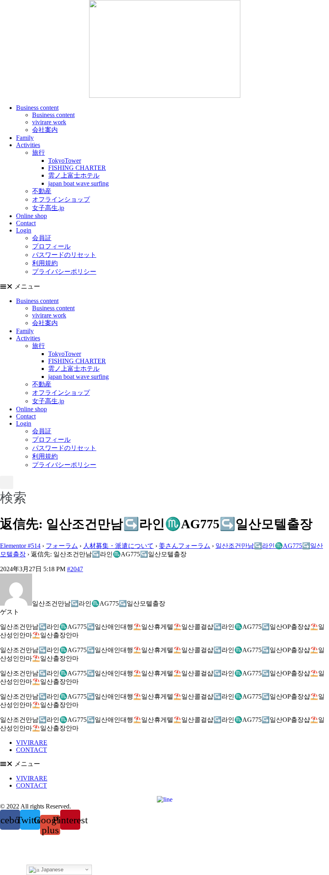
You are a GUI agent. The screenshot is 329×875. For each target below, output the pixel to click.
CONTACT (31, 749)
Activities (28, 144)
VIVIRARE (31, 742)
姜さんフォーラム (184, 545)
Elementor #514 (20, 545)
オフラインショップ (61, 199)
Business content (37, 107)
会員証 (41, 237)
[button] (164, 287)
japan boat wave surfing (78, 183)
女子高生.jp (48, 207)
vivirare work (49, 122)
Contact (26, 223)
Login (23, 230)
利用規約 (45, 263)
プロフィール (51, 246)
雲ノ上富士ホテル (74, 175)
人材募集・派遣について (118, 545)
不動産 (41, 191)
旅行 (38, 152)
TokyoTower (64, 160)
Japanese (51, 870)
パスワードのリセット (64, 254)
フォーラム (62, 545)
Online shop (31, 215)
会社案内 (45, 129)
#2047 (75, 569)
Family (25, 137)
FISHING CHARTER (77, 167)
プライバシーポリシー (64, 271)
